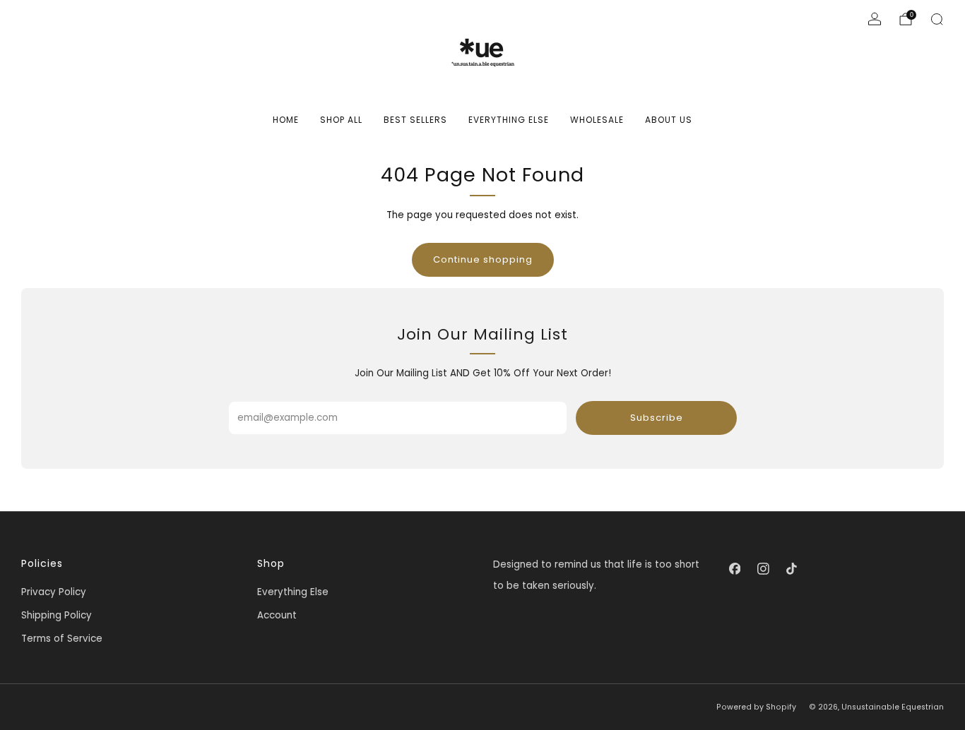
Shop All (341, 120)
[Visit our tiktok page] (791, 568)
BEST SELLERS (415, 120)
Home (286, 120)
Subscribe (656, 417)
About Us (668, 120)
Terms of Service (61, 638)
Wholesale (597, 120)
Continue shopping (483, 259)
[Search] (937, 19)
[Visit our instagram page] (763, 568)
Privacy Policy (53, 592)
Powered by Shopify (756, 707)
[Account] (875, 19)
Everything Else (508, 120)
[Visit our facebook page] (735, 568)
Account (277, 615)
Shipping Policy (56, 615)
